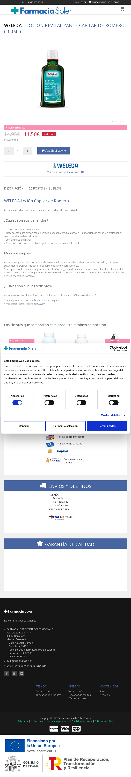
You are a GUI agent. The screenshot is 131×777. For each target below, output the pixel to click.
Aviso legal (23, 721)
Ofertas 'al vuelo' (77, 698)
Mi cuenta (80, 2)
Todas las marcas (46, 691)
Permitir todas (107, 425)
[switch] (49, 402)
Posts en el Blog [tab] (45, 188)
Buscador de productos (105, 2)
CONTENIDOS (109, 686)
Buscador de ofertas (79, 695)
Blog (102, 691)
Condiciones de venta (81, 721)
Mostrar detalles (111, 415)
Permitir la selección (65, 425)
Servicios (105, 695)
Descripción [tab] (14, 188)
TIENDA (41, 686)
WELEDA (41, 303)
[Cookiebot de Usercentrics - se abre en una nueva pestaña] (112, 348)
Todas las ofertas (77, 691)
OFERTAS (74, 686)
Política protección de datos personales (50, 721)
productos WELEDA (73, 172)
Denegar (24, 425)
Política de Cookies (104, 721)
